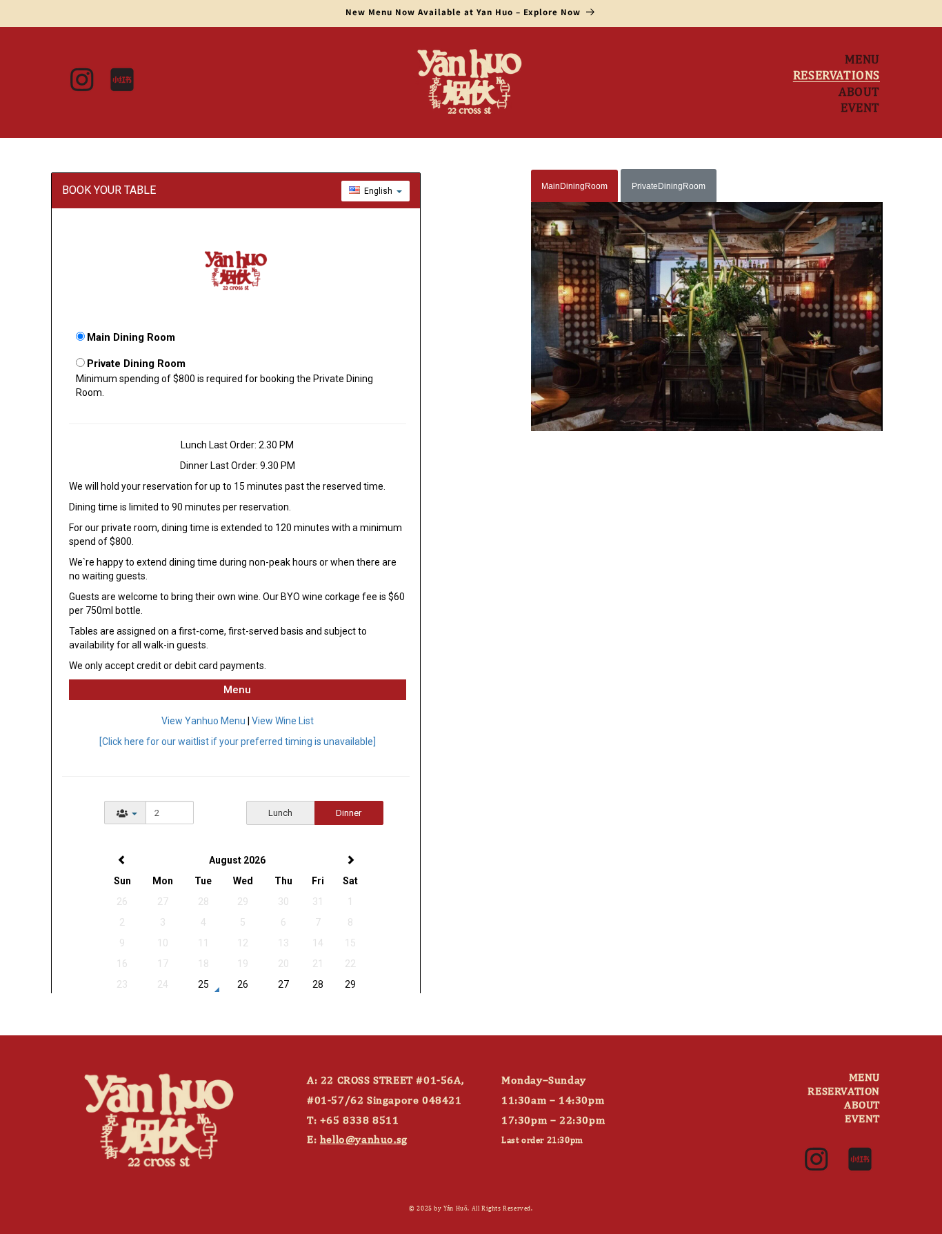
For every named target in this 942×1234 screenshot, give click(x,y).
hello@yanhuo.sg (364, 1139)
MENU (864, 1077)
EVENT (862, 1118)
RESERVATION (844, 1090)
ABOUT (862, 1104)
